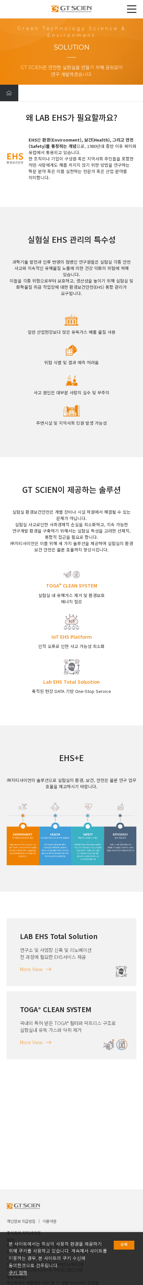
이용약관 (50, 1221)
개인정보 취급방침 (21, 1221)
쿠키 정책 (18, 1272)
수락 (124, 1244)
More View (31, 968)
